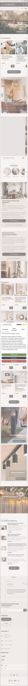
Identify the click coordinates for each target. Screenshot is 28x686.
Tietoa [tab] (23, 329)
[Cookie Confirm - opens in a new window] (21, 324)
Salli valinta (14, 358)
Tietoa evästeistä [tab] (14, 329)
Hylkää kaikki (14, 361)
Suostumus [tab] (5, 329)
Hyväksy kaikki (14, 354)
